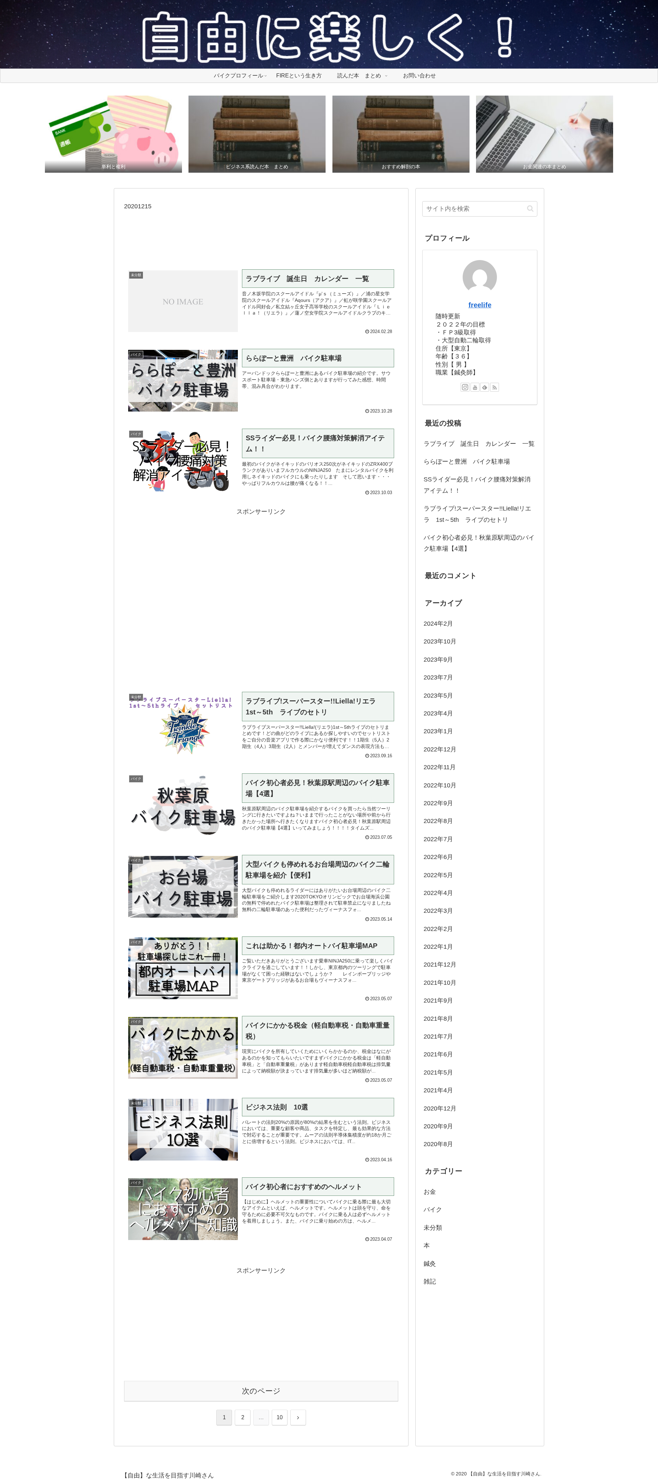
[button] (530, 208)
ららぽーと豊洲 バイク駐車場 (467, 461)
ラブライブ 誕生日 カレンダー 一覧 (479, 443)
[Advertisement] (261, 234)
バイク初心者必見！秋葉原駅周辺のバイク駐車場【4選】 (479, 543)
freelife (479, 305)
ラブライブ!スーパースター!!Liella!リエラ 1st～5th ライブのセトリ (477, 514)
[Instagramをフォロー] (465, 387)
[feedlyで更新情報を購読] (484, 387)
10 (280, 1417)
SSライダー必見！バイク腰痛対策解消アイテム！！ (477, 485)
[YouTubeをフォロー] (475, 387)
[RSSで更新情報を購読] (494, 387)
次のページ (261, 1391)
